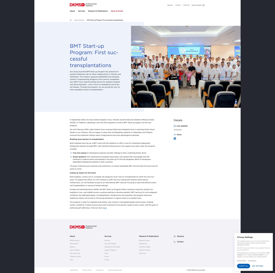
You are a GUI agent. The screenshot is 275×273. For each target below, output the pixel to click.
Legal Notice (74, 270)
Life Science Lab (75, 253)
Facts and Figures (110, 243)
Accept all (243, 266)
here (105, 208)
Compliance (99, 270)
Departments (74, 243)
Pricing (107, 259)
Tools (106, 253)
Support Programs (110, 250)
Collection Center (75, 256)
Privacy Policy (86, 270)
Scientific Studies (144, 247)
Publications (143, 243)
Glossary (170, 5)
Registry (72, 247)
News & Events (117, 11)
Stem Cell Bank (75, 250)
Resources (142, 253)
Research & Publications (98, 11)
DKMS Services (74, 240)
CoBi (71, 259)
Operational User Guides (112, 247)
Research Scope (144, 240)
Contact (178, 5)
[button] (186, 5)
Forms (107, 256)
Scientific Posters (144, 250)
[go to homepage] (83, 4)
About (72, 11)
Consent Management (115, 270)
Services (81, 11)
